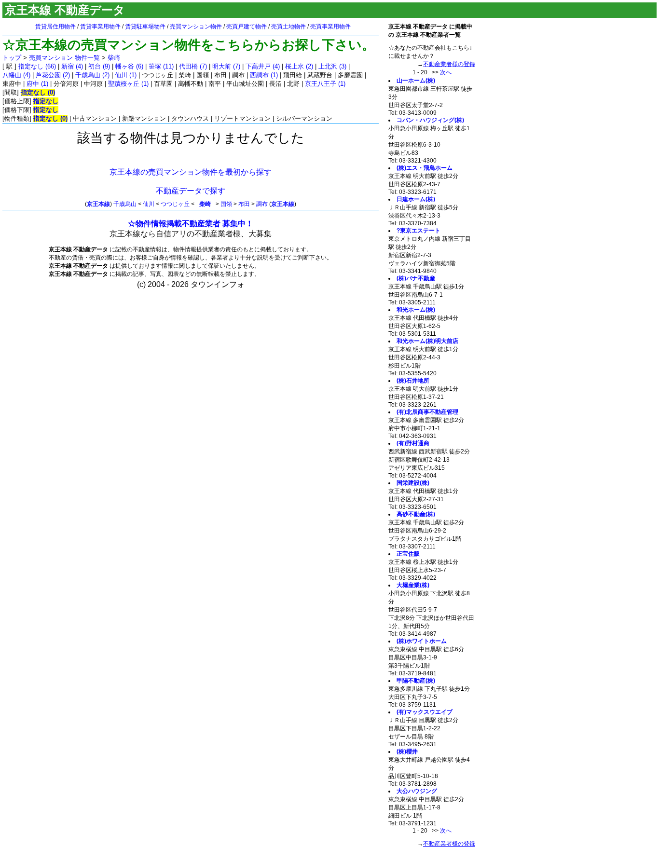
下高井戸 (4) (263, 66)
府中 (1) (37, 83)
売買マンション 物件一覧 (64, 57)
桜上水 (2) (299, 66)
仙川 (148, 204)
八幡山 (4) (16, 75)
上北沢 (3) (332, 66)
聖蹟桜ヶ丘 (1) (128, 83)
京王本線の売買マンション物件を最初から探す (191, 172)
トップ (11, 57)
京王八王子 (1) (325, 83)
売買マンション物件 (196, 26)
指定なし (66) (37, 66)
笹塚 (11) (161, 66)
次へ (446, 72)
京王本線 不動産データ (65, 9)
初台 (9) (99, 66)
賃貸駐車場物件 (145, 26)
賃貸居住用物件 (55, 26)
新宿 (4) (72, 66)
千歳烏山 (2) (92, 75)
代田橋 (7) (193, 66)
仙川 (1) (126, 75)
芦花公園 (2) (53, 75)
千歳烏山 (125, 204)
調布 (262, 204)
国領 (226, 204)
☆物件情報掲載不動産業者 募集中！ (190, 223)
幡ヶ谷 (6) (129, 66)
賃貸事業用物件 (100, 26)
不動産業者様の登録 (449, 64)
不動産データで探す (190, 191)
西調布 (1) (264, 75)
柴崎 (114, 57)
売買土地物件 (288, 26)
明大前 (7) (226, 66)
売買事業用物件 (330, 26)
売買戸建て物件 (246, 26)
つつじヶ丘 (175, 204)
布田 (244, 204)
